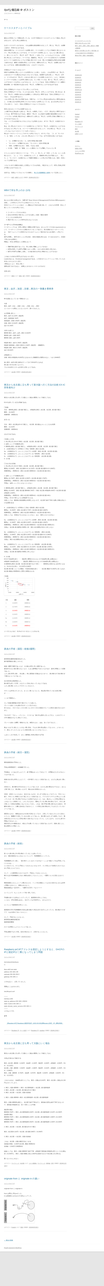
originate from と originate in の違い (21, 1178)
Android (77, 114)
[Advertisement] (87, 190)
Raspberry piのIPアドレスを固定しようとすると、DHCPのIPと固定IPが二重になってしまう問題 (34, 950)
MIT (24, 276)
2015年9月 (78, 92)
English (13, 1227)
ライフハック (15, 1163)
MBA (12, 276)
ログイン (77, 146)
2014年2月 (78, 99)
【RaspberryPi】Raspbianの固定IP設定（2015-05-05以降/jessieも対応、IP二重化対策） (34, 1023)
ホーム (6, 19)
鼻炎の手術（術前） (14, 843)
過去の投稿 (8, 1240)
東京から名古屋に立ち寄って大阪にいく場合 (27, 1043)
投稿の (78, 148)
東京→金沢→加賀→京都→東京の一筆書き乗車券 (28, 288)
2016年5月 (78, 85)
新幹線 (48, 1163)
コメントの (80, 151)
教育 (12, 177)
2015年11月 (78, 90)
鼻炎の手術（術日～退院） (17, 752)
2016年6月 (78, 82)
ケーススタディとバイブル (18, 28)
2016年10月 (78, 80)
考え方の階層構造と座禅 (42, 172)
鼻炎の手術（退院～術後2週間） (20, 649)
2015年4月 (78, 94)
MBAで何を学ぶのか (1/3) (17, 190)
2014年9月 (78, 97)
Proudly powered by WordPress (13, 1248)
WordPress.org (79, 153)
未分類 (13, 372)
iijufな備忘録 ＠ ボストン (19, 9)
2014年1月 (78, 102)
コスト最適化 (33, 1163)
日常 (52, 1163)
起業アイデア (19, 177)
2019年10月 (78, 75)
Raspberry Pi (15, 1030)
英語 (21, 1227)
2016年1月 (78, 87)
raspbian (42, 1030)
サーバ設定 (23, 1030)
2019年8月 (78, 77)
